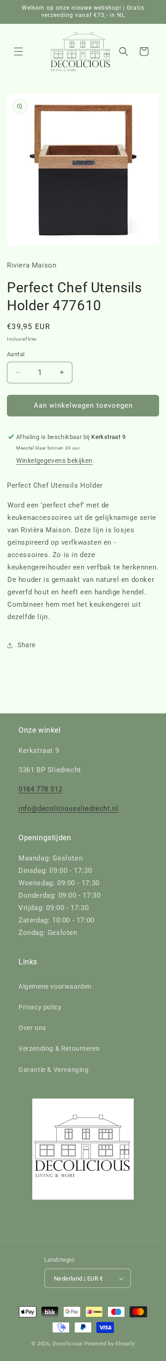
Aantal (15, 354)
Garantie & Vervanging (53, 1069)
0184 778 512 (40, 789)
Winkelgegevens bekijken (54, 460)
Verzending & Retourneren (59, 1048)
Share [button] (27, 645)
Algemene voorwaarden (55, 986)
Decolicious (68, 1344)
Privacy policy (39, 1007)
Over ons (32, 1027)
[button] (18, 51)
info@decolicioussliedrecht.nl (68, 808)
